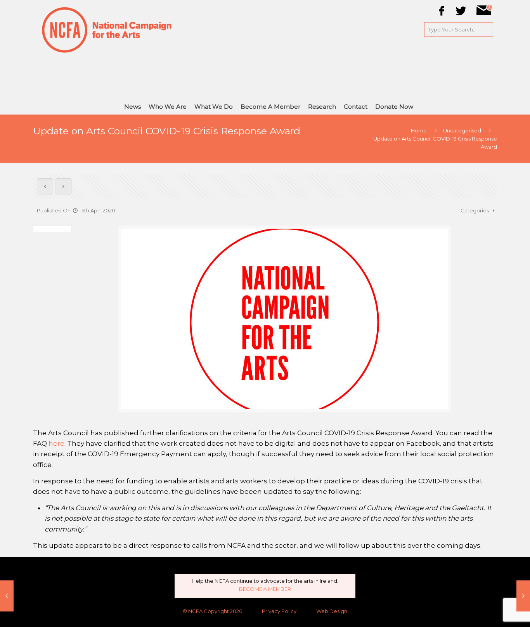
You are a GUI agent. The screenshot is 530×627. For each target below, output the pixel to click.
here (56, 443)
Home (419, 130)
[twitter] (461, 14)
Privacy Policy (279, 611)
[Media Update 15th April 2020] (7, 595)
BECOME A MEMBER (265, 589)
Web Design (331, 611)
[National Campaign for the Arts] (107, 29)
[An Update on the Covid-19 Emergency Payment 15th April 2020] (523, 595)
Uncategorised (462, 130)
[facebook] (441, 14)
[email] (484, 14)
